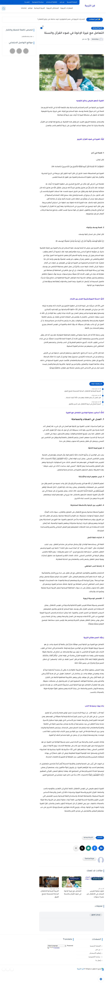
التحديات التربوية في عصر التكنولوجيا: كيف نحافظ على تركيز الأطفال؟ (61, 19)
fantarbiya (95, 39)
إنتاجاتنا (23, 8)
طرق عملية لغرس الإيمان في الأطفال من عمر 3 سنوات (95, 894)
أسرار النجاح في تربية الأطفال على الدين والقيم (85, 404)
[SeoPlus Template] (102, 969)
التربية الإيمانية (39, 8)
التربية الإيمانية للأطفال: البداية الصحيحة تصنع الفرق (82, 391)
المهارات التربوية (66, 8)
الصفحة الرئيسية (72, 2)
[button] (94, 848)
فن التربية (90, 6)
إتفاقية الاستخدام (51, 2)
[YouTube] (3, 2)
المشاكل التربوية (52, 8)
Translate (56, 948)
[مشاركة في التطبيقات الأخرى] (76, 848)
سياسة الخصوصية (38, 2)
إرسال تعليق (95, 915)
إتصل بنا (27, 2)
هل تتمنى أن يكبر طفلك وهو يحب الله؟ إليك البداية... (83, 398)
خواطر (30, 8)
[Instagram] (7, 2)
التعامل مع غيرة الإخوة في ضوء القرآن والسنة (72, 892)
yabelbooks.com (27, 36)
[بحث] (3, 8)
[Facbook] (11, 2)
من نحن (62, 2)
